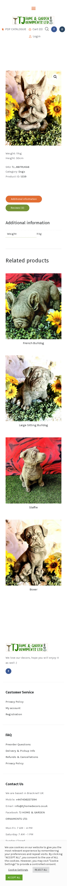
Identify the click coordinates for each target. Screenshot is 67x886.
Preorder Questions (18, 744)
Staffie (33, 507)
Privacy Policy (14, 701)
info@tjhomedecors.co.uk (31, 806)
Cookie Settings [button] (18, 869)
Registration (14, 714)
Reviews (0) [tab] (17, 207)
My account (13, 708)
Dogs (21, 171)
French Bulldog (33, 343)
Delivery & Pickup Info (20, 750)
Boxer (33, 589)
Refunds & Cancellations (22, 757)
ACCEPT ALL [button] (14, 877)
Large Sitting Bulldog (33, 425)
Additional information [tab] (24, 199)
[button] (55, 76)
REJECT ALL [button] (41, 869)
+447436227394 (26, 799)
